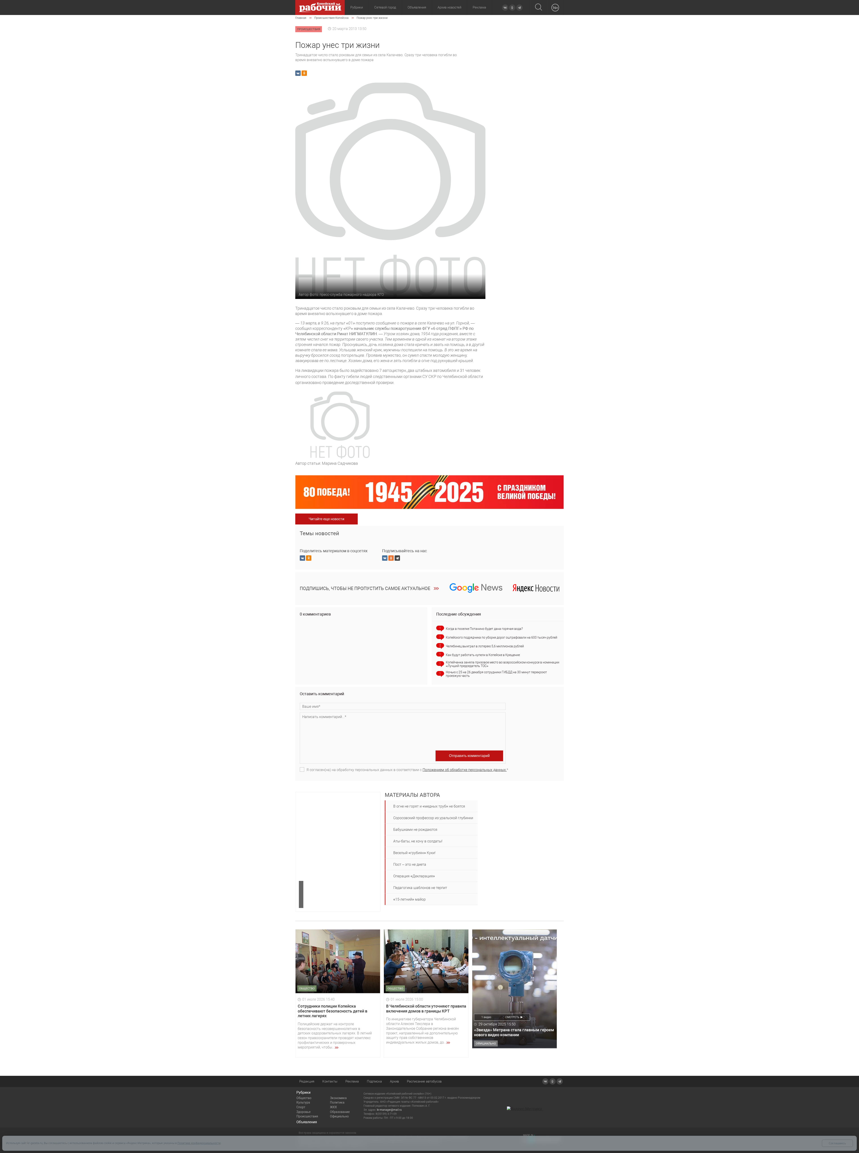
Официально (339, 1116)
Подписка (374, 1081)
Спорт (300, 1107)
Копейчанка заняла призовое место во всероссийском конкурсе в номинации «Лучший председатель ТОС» (502, 664)
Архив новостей (449, 7)
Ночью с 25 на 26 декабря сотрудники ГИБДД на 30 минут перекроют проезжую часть (496, 674)
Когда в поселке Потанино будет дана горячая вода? (484, 629)
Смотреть (512, 1017)
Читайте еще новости (326, 519)
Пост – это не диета (409, 864)
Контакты (329, 1081)
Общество (303, 1098)
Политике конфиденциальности (199, 1143)
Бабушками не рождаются (415, 829)
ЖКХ (333, 1107)
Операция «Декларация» (414, 876)
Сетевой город (385, 7)
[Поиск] (538, 7)
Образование (340, 1112)
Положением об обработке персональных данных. (465, 770)
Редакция (306, 1081)
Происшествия (307, 1116)
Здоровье (303, 1112)
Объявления (417, 7)
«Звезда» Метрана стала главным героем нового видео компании (514, 1032)
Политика (337, 1102)
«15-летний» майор (409, 899)
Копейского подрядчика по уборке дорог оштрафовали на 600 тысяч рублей (501, 637)
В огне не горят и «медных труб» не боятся (429, 806)
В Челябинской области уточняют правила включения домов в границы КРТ (426, 1008)
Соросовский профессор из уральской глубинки (433, 818)
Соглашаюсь (837, 1143)
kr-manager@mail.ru (389, 1109)
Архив (394, 1081)
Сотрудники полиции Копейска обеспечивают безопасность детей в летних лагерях (332, 1011)
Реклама (479, 7)
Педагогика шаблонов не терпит (420, 888)
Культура (303, 1102)
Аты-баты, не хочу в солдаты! (417, 841)
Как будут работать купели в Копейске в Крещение (483, 655)
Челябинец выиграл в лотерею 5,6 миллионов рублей (485, 646)
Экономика (338, 1098)
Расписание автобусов (424, 1081)
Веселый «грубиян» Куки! (414, 853)
